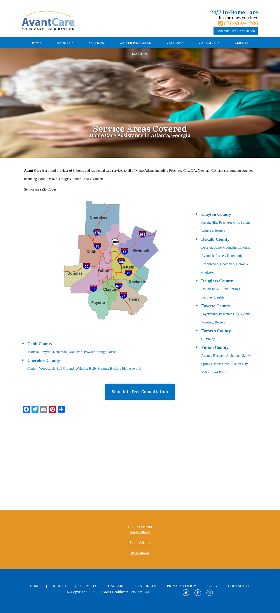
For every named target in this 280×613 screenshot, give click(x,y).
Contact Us (239, 586)
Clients (241, 42)
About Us (65, 42)
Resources (145, 586)
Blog (212, 586)
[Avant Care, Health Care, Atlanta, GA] (166, 593)
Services (96, 42)
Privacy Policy (181, 586)
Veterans (174, 42)
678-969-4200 (240, 23)
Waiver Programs (135, 42)
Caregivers (209, 42)
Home (37, 42)
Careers (116, 586)
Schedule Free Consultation (236, 31)
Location (140, 53)
